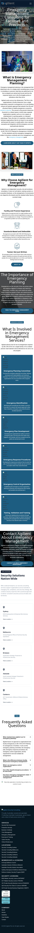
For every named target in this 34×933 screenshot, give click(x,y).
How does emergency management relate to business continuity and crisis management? (16, 776)
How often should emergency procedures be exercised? (16, 770)
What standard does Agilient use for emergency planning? (14, 737)
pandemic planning (5, 110)
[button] (17, 737)
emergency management (16, 137)
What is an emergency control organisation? (12, 765)
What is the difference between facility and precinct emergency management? (15, 760)
